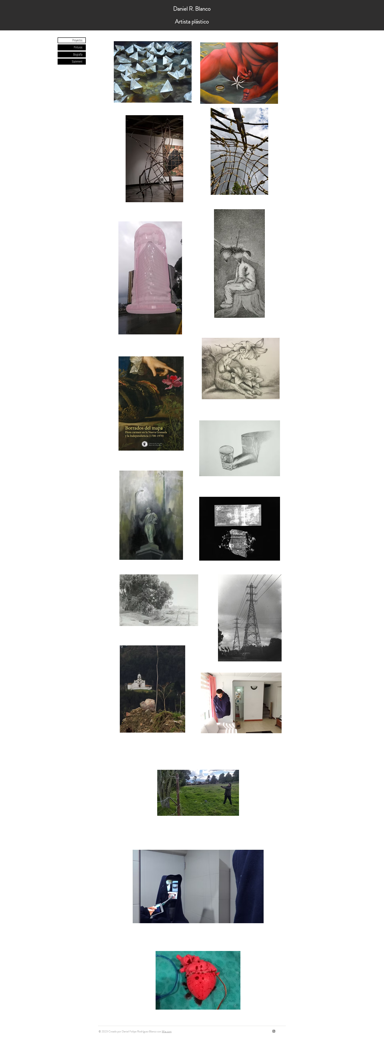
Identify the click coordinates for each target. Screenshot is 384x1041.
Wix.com (167, 1031)
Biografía (77, 54)
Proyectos (77, 40)
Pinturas (78, 47)
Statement (77, 61)
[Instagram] (274, 1031)
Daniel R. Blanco (192, 9)
